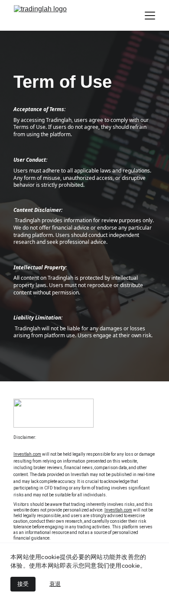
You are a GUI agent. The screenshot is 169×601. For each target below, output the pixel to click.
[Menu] (150, 15)
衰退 (55, 584)
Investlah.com (27, 454)
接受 (23, 584)
